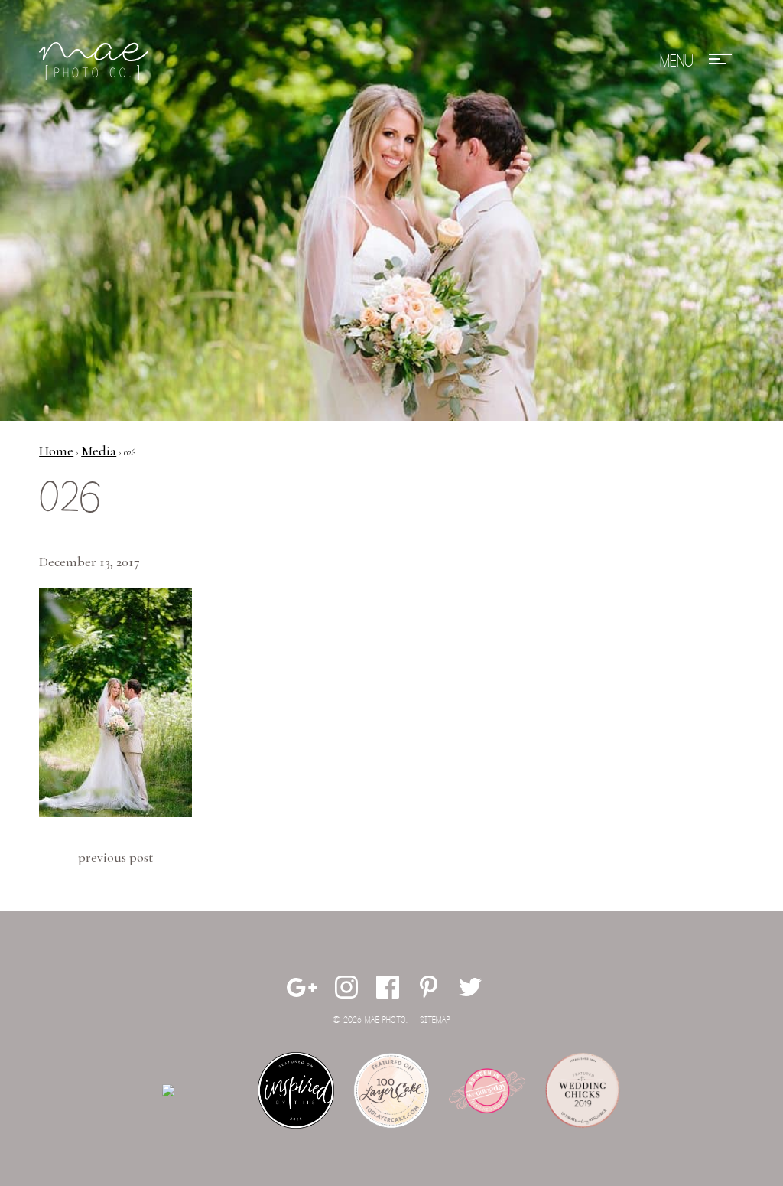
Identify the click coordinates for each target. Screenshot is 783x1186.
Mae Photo (96, 61)
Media (98, 450)
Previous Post (115, 857)
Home (56, 450)
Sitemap (435, 1020)
